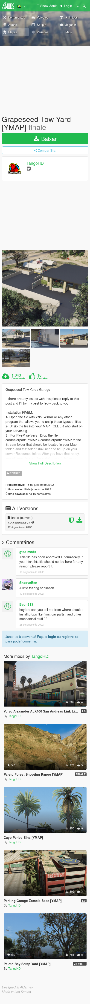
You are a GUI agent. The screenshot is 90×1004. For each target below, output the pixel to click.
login (52, 636)
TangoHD (35, 163)
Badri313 (26, 604)
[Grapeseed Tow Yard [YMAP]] (45, 288)
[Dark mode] (77, 5)
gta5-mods (27, 551)
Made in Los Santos (16, 991)
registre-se (70, 636)
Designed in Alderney (17, 987)
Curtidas (42, 378)
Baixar (48, 139)
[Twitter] (28, 168)
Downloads (18, 378)
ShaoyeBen (28, 582)
